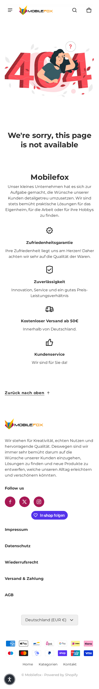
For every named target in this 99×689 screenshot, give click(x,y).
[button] (74, 10)
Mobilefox (33, 675)
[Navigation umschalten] (10, 10)
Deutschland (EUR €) (45, 620)
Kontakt (70, 664)
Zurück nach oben (24, 393)
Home (28, 664)
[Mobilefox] (36, 10)
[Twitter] (24, 502)
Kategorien (48, 664)
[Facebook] (10, 502)
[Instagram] (39, 502)
